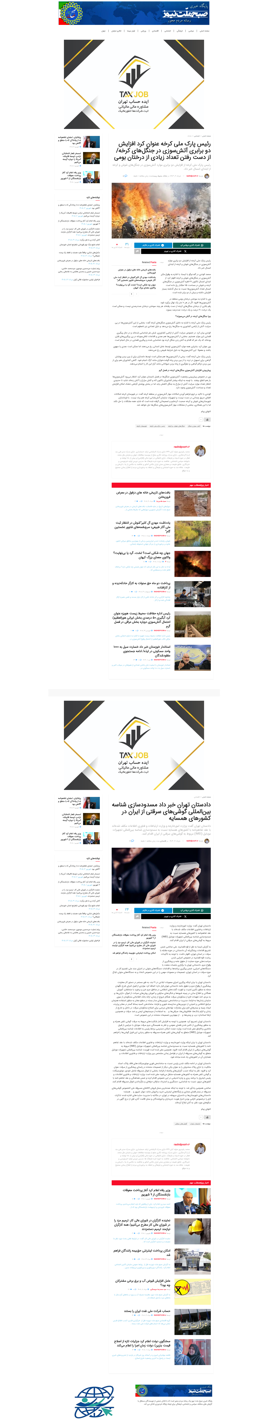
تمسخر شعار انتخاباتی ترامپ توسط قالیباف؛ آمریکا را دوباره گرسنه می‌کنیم (71, 158)
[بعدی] (131, 294)
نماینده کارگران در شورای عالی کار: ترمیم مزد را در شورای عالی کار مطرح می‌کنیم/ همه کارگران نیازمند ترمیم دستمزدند (80, 232)
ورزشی (143, 30)
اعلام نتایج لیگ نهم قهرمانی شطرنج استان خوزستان (80, 244)
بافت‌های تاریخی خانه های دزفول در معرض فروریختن (137, 271)
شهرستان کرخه (142, 426)
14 (133, 1315)
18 (144, 562)
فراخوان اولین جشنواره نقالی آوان (87, 279)
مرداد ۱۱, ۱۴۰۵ (146, 1350)
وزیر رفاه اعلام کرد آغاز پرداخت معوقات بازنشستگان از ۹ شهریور (71, 175)
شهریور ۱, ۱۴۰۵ (146, 1199)
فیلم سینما (131, 30)
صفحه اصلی (204, 30)
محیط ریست (157, 176)
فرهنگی (180, 30)
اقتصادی (155, 30)
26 (129, 1289)
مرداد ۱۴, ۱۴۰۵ (146, 1315)
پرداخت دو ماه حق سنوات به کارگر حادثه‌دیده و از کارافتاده (141, 585)
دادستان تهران (195, 1123)
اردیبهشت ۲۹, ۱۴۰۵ (145, 592)
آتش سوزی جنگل (194, 426)
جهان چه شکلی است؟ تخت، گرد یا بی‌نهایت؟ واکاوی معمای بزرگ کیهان (136, 286)
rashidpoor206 (192, 176)
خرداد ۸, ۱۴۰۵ (157, 562)
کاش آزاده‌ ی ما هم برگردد (90, 239)
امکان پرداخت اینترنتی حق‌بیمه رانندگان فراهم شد (134, 953)
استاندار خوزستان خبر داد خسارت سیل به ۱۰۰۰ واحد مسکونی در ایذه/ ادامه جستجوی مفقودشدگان (142, 651)
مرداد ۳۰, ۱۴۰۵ (148, 501)
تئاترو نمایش (116, 30)
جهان (103, 30)
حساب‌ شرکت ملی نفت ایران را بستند (147, 1311)
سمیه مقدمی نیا (161, 501)
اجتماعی (167, 30)
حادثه (190, 136)
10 (130, 592)
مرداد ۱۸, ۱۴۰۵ (142, 1289)
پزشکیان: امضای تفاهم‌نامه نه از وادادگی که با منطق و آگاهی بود (69, 140)
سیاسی (191, 30)
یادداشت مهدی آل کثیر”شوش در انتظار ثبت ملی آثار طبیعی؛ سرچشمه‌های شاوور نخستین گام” (135, 279)
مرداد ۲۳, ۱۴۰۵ (146, 1259)
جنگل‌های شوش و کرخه (176, 426)
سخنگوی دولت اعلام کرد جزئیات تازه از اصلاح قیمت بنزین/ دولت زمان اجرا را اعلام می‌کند (142, 1343)
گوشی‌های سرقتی (181, 1123)
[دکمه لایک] (207, 419)
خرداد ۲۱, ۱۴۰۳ (175, 176)
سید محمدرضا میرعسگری (158, 1289)
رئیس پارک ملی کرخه (157, 426)
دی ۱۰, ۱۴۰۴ (147, 660)
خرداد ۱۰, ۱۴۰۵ (146, 536)
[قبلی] (137, 294)
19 (135, 501)
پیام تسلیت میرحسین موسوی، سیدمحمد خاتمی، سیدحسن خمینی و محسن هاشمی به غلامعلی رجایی (79, 270)
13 (133, 536)
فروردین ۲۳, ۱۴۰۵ (145, 631)
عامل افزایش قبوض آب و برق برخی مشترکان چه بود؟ (142, 1283)
